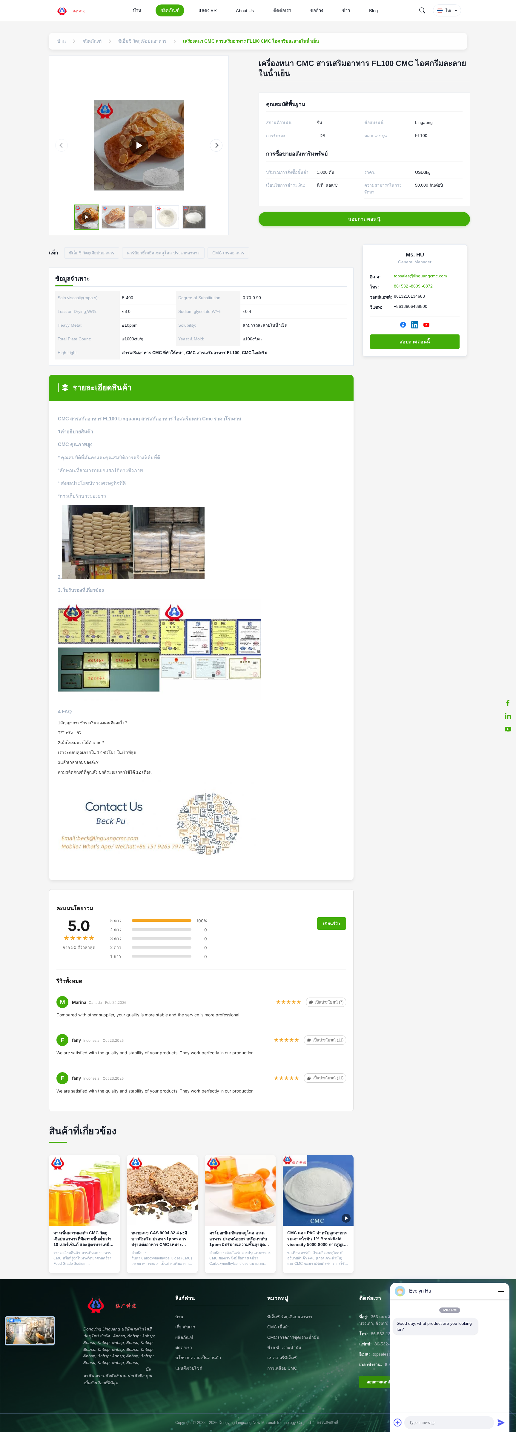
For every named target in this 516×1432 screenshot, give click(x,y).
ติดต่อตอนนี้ (84, 1263)
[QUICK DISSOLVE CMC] (139, 145)
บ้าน (137, 10)
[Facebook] (403, 324)
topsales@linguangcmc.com (420, 276)
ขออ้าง (316, 10)
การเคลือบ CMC (282, 1368)
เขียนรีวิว (331, 923)
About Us (245, 10)
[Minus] (501, 1291)
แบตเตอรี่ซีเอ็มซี (282, 1357)
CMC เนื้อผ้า (278, 1327)
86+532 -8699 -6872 (413, 286)
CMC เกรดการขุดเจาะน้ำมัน (293, 1337)
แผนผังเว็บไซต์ (188, 1368)
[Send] (501, 1422)
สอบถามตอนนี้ (415, 341)
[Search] (422, 10)
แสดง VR (208, 10)
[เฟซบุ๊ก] (508, 702)
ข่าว (346, 10)
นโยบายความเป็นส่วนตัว (198, 1357)
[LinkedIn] (414, 324)
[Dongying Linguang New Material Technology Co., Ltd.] (74, 10)
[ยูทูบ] (508, 729)
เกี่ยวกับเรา (185, 1327)
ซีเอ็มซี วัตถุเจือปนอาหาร (290, 1316)
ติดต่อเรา (282, 10)
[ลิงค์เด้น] (508, 716)
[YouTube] (426, 324)
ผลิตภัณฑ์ (169, 10)
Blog (373, 10)
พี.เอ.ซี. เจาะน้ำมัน (284, 1347)
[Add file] (398, 1422)
